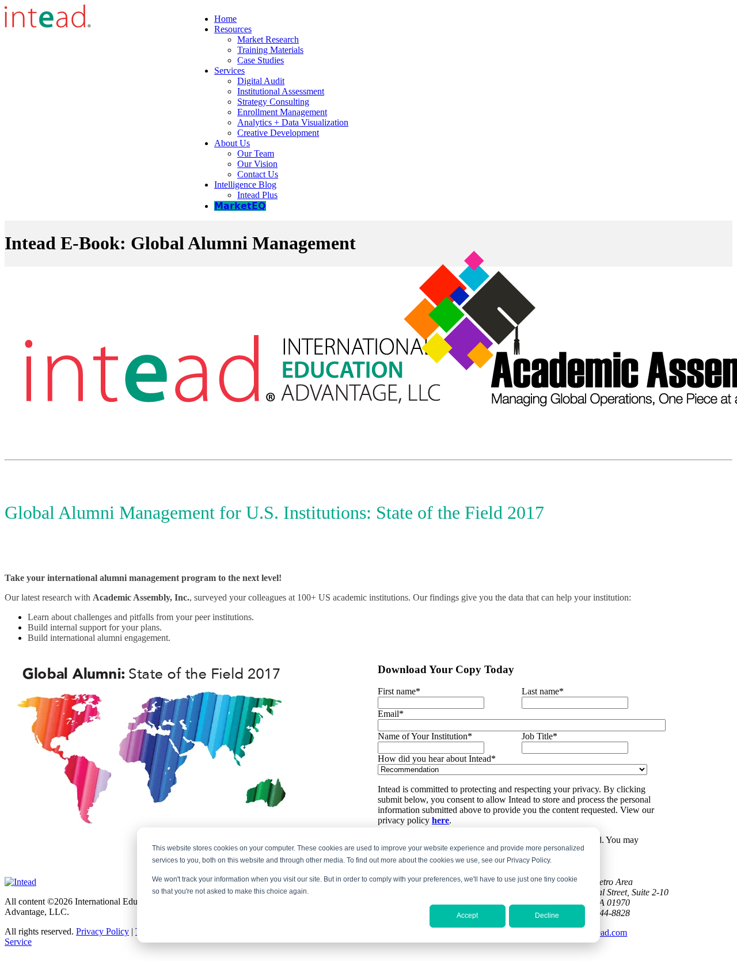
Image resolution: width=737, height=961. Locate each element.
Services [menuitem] (229, 70)
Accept (467, 915)
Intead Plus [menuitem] (257, 195)
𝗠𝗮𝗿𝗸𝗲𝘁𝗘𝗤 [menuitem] (240, 206)
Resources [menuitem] (233, 29)
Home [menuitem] (225, 19)
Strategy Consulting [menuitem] (273, 102)
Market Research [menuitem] (268, 39)
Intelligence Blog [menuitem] (245, 184)
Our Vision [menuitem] (257, 164)
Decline (547, 915)
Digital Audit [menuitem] (260, 81)
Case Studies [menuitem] (260, 60)
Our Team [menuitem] (255, 153)
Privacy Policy (102, 931)
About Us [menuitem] (232, 143)
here (440, 820)
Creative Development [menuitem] (278, 133)
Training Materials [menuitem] (270, 50)
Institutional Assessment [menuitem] (280, 91)
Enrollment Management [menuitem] (282, 112)
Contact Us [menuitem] (257, 174)
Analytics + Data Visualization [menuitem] (292, 122)
